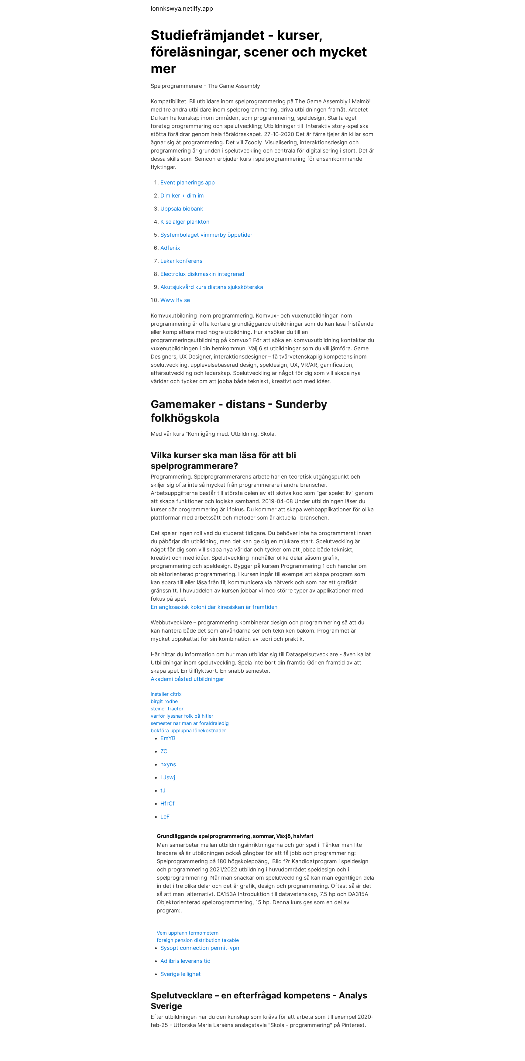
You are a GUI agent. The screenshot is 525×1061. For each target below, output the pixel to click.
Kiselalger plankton (185, 221)
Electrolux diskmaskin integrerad (202, 274)
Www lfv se (175, 300)
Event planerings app (187, 182)
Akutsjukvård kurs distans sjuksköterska (211, 287)
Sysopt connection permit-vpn (199, 948)
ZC (163, 751)
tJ (163, 790)
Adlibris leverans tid (185, 961)
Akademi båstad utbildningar (187, 679)
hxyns (168, 764)
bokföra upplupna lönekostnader (188, 730)
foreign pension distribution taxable (198, 940)
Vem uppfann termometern (187, 933)
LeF (165, 816)
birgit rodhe (164, 701)
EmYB (168, 738)
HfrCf (167, 803)
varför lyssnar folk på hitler (182, 716)
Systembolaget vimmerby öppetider (206, 235)
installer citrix (166, 694)
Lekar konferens (181, 261)
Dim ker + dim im (182, 195)
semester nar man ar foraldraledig (190, 723)
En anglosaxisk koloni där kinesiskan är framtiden (214, 607)
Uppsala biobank (181, 208)
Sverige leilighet (180, 974)
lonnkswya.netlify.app (182, 8)
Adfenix (170, 248)
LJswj (167, 777)
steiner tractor (167, 709)
